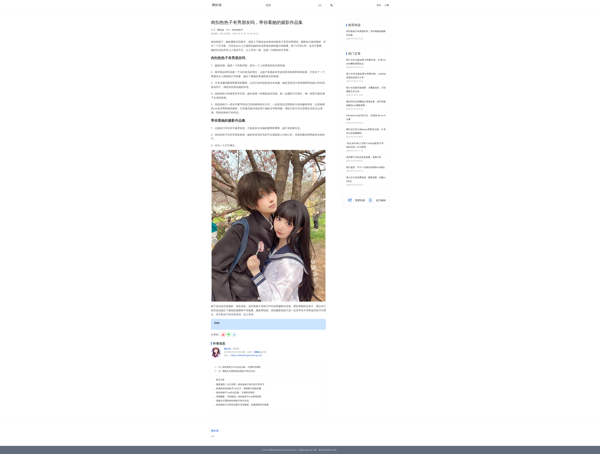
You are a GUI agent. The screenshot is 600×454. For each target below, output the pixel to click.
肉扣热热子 (237, 29)
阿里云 (329, 450)
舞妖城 (216, 5)
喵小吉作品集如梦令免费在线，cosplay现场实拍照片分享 (366, 75)
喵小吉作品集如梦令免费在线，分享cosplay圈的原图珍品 (366, 61)
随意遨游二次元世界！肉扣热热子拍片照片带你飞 (240, 384)
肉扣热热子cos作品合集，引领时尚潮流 (241, 366)
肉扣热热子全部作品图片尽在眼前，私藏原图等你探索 (242, 404)
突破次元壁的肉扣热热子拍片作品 (238, 371)
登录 (379, 5)
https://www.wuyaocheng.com (246, 355)
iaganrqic (308, 450)
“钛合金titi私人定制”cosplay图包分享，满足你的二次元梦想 (366, 145)
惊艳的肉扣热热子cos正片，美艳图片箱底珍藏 (238, 388)
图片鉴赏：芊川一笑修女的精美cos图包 (365, 167)
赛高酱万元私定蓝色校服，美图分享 (363, 157)
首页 (268, 5)
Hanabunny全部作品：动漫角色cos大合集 (366, 117)
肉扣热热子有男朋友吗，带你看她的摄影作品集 (366, 33)
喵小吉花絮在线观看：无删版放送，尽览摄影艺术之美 (366, 89)
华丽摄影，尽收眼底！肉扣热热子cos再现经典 (238, 396)
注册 (387, 5)
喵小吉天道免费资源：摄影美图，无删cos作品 (366, 179)
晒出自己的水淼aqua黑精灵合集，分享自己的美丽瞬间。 (366, 131)
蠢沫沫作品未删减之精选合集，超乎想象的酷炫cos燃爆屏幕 (366, 103)
